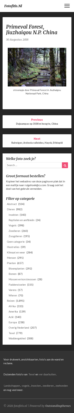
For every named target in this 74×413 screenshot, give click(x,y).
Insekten (13, 214)
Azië (11, 316)
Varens (13, 289)
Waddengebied (17, 338)
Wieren (13, 295)
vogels (25, 385)
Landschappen (12, 385)
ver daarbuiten (47, 374)
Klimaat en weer (16, 252)
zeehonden (61, 385)
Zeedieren (14, 230)
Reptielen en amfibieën (21, 220)
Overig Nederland (19, 327)
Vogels (13, 225)
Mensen (11, 257)
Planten (11, 263)
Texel (12, 333)
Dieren (11, 209)
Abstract (12, 203)
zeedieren (48, 385)
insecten (36, 385)
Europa (13, 322)
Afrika (12, 306)
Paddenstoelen (17, 284)
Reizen (11, 300)
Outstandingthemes (58, 406)
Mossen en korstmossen (22, 279)
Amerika (13, 311)
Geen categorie (16, 241)
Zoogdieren (15, 236)
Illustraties (13, 246)
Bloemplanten (16, 268)
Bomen (13, 273)
